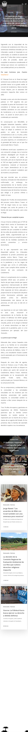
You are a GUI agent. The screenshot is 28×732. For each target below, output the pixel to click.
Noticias (18, 12)
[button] (26, 4)
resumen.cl (4, 75)
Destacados (10, 12)
